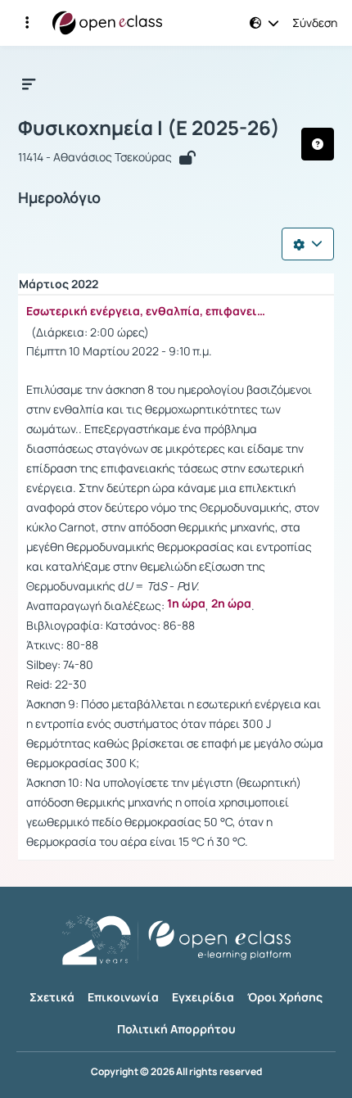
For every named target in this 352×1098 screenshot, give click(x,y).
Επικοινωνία (123, 997)
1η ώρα (186, 603)
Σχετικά (51, 997)
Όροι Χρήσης (285, 997)
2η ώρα (231, 603)
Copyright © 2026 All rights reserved (176, 1071)
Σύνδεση (314, 22)
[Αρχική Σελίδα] (107, 23)
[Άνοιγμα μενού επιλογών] (308, 244)
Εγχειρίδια (203, 997)
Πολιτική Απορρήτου (176, 1029)
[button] (27, 23)
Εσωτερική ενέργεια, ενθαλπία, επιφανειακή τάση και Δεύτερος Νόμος (149, 311)
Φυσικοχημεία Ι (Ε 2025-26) (149, 128)
